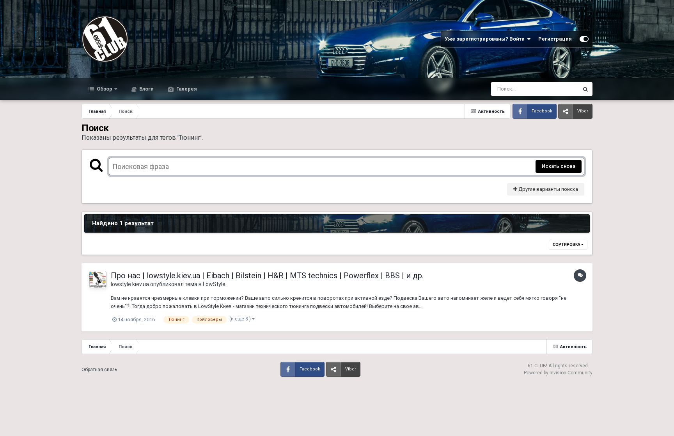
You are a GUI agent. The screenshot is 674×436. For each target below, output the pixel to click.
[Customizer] (584, 39)
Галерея (186, 89)
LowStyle (214, 284)
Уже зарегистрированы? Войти (486, 39)
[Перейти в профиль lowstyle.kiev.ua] (97, 279)
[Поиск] (585, 89)
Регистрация (555, 39)
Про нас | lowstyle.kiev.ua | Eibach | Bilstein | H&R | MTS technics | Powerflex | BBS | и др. (267, 275)
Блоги (146, 89)
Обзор (104, 89)
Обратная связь (99, 369)
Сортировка (567, 244)
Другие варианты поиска (547, 189)
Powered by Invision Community (558, 372)
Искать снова (558, 166)
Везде (561, 89)
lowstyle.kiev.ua (130, 284)
